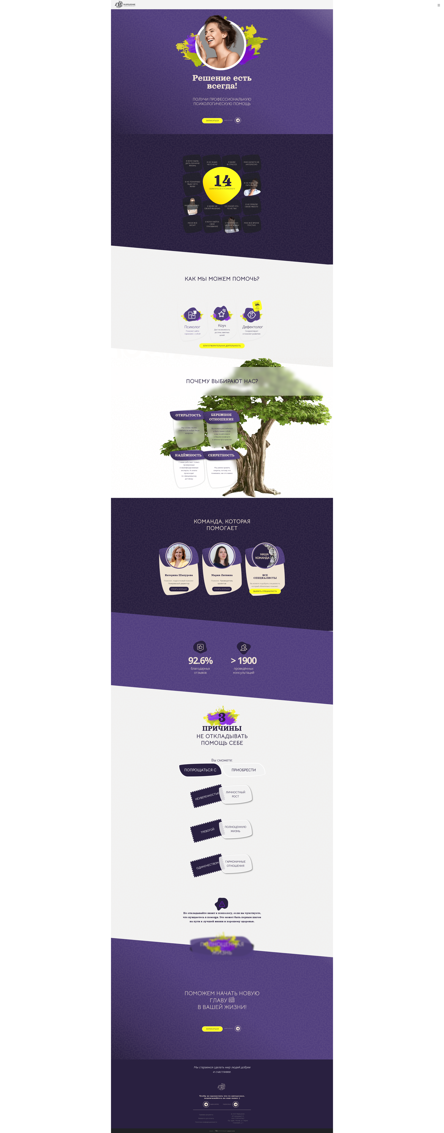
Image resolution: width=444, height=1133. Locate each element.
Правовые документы (206, 1115)
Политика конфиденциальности (206, 1122)
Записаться (212, 121)
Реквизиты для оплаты (206, 1118)
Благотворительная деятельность (222, 346)
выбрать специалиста (265, 591)
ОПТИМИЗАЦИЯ (226, 1131)
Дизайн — (212, 1131)
